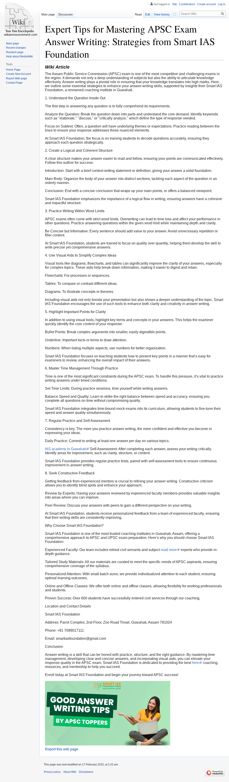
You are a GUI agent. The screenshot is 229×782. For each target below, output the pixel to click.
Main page (48, 14)
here (195, 663)
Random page (14, 52)
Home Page (13, 69)
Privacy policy (52, 771)
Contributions (187, 4)
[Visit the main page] (20, 18)
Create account (206, 4)
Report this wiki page (61, 749)
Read (138, 14)
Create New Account (18, 74)
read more (169, 550)
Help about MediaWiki (19, 56)
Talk (174, 4)
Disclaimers (86, 771)
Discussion (65, 14)
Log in (221, 4)
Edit (147, 14)
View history (162, 14)
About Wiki (69, 771)
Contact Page (14, 82)
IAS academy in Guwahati (65, 449)
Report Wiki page (16, 78)
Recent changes (16, 47)
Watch (175, 13)
